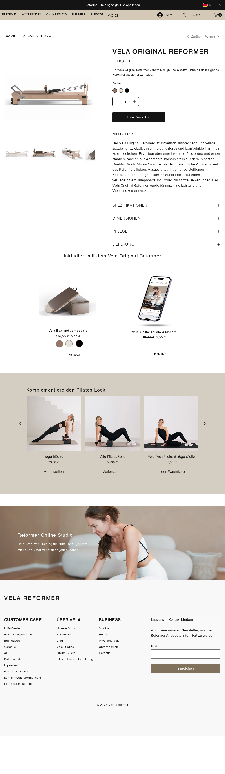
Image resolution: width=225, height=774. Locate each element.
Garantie (10, 646)
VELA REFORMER (32, 598)
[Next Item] (89, 93)
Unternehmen (108, 646)
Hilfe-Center (12, 628)
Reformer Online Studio (45, 535)
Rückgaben (12, 640)
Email (155, 645)
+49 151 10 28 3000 (18, 671)
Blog (60, 640)
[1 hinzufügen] (134, 101)
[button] (218, 15)
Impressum (11, 665)
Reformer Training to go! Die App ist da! (113, 5)
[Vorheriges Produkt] (20, 423)
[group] (112, 436)
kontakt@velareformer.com (22, 677)
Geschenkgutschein (18, 634)
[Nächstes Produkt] (204, 423)
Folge (8, 683)
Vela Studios (65, 646)
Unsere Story (66, 628)
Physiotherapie (109, 640)
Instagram (25, 683)
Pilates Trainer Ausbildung (75, 659)
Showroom (64, 634)
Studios (104, 628)
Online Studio (66, 653)
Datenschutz (13, 659)
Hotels (103, 634)
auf (15, 683)
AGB (7, 653)
